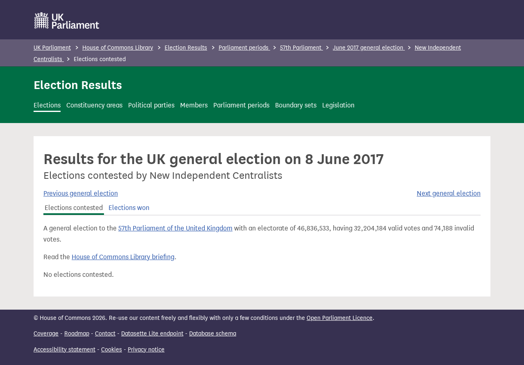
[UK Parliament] (67, 20)
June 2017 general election (369, 47)
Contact (105, 333)
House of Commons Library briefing (123, 257)
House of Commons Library (117, 47)
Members (194, 105)
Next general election (449, 193)
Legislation (338, 105)
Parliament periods (244, 47)
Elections (47, 105)
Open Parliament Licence (340, 318)
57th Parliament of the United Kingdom (175, 228)
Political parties (151, 105)
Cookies (111, 349)
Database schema (212, 333)
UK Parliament (52, 47)
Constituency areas (94, 105)
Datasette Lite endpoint (152, 333)
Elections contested (74, 208)
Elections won (128, 208)
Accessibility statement (64, 349)
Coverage (46, 333)
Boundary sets (295, 105)
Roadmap (76, 333)
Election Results (186, 47)
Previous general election (80, 193)
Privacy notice (146, 349)
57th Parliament (301, 47)
